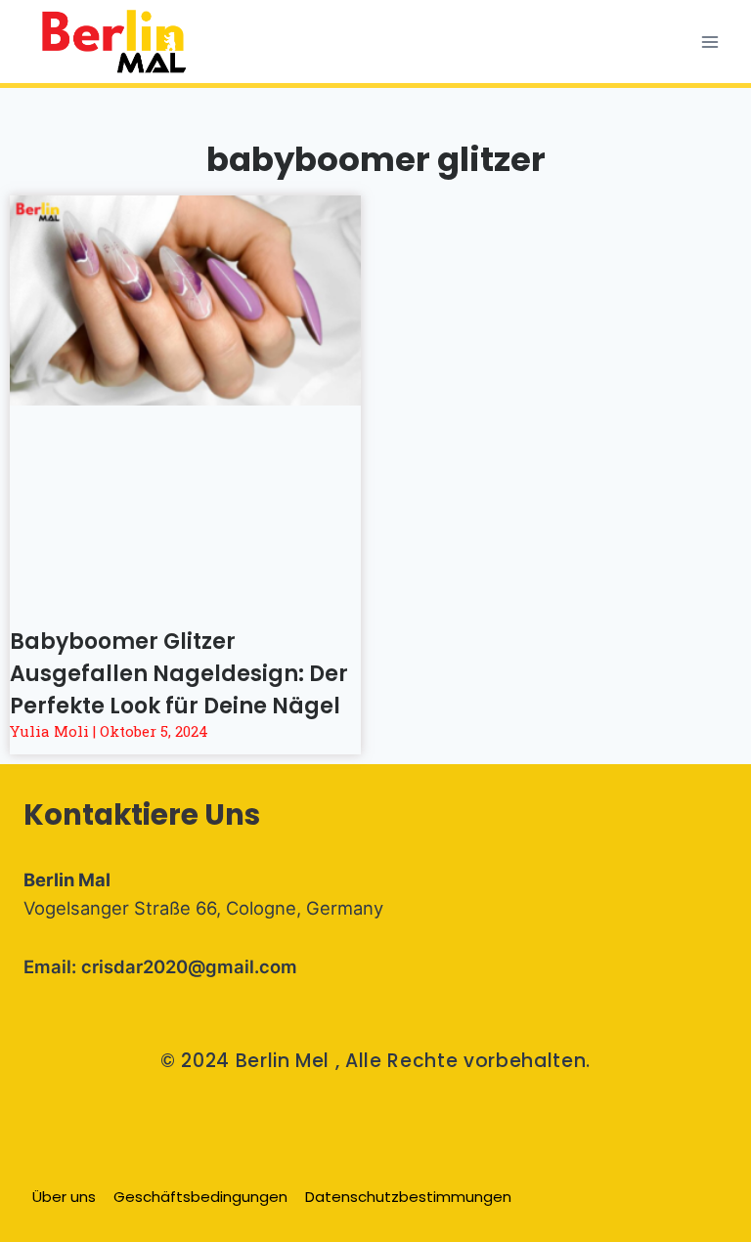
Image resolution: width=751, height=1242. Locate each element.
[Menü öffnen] (709, 41)
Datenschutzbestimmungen (408, 1196)
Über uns (64, 1196)
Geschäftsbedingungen (200, 1196)
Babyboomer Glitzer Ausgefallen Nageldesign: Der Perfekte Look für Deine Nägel (179, 673)
